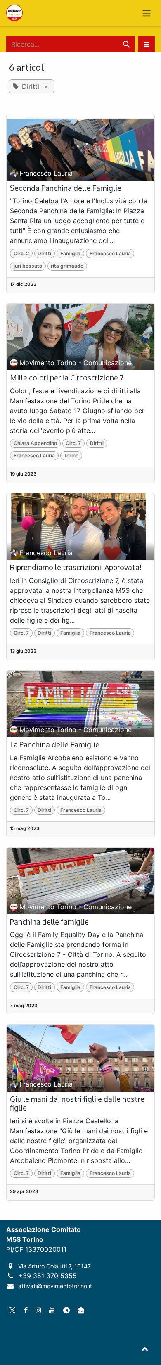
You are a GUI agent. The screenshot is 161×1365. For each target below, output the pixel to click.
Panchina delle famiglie (49, 922)
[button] (146, 44)
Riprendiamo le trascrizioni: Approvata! (76, 567)
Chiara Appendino (35, 443)
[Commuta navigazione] (146, 12)
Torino (71, 455)
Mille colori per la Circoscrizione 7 (67, 377)
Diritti (44, 253)
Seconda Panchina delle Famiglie (65, 188)
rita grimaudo (67, 266)
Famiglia (70, 253)
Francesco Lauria (110, 253)
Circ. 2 (21, 253)
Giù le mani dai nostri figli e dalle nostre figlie (77, 1104)
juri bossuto (28, 266)
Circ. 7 (73, 443)
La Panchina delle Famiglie (54, 744)
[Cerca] (126, 44)
